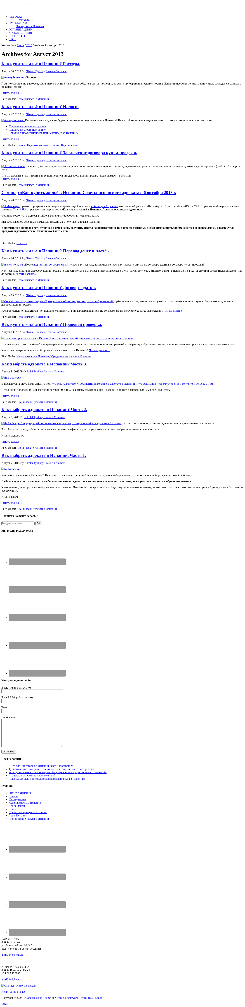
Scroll (4, 1003)
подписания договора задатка (51, 264)
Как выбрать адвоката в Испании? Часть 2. (44, 409)
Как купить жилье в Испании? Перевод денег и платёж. (55, 250)
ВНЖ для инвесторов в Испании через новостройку (41, 765)
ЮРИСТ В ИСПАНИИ (15, 4)
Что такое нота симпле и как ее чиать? (32, 775)
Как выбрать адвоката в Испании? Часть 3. (44, 364)
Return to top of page (13, 991)
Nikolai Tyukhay (35, 71)
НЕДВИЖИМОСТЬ (21, 19)
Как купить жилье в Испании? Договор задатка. (48, 287)
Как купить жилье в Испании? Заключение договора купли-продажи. (69, 152)
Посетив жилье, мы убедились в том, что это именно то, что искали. (92, 338)
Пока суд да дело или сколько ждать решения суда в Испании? (47, 778)
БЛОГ (12, 39)
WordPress (86, 997)
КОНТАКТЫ (17, 35)
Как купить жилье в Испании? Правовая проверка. (51, 324)
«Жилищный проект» (104, 206)
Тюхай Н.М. (20, 209)
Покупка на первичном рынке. (27, 126)
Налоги (21, 145)
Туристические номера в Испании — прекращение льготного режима (51, 769)
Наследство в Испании (30, 26)
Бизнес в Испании (20, 792)
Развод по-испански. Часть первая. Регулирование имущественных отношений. (58, 772)
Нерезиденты (69, 145)
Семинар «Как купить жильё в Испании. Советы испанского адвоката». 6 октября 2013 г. (88, 192)
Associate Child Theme (37, 997)
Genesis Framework (66, 997)
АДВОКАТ (16, 16)
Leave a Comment (56, 71)
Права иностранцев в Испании (28, 812)
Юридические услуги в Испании (70, 356)
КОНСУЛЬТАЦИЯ (20, 32)
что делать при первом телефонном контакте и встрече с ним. (176, 383)
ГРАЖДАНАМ (18, 23)
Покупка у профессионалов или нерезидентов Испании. (43, 132)
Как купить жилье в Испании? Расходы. (40, 63)
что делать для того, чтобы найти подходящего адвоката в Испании (93, 383)
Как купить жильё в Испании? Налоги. (40, 106)
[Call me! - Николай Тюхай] (18, 985)
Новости (22, 243)
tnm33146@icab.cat (12, 954)
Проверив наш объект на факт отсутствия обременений (79, 301)
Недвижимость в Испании (33, 98)
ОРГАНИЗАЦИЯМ (20, 29)
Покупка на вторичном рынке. (27, 129)
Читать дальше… (11, 92)
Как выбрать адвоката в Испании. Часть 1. (43, 455)
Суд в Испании (18, 815)
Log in (98, 997)
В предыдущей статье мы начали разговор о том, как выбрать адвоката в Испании (71, 423)
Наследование (17, 799)
